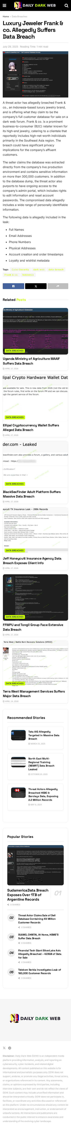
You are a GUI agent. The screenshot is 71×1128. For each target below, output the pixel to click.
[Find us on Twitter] (4, 1048)
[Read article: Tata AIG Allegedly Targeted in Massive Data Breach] (18, 735)
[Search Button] (66, 5)
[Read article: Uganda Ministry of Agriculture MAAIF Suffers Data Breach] (35, 331)
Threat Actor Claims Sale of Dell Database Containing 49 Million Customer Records (37, 919)
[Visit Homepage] (35, 5)
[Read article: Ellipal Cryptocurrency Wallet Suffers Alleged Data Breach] (35, 398)
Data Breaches (19, 16)
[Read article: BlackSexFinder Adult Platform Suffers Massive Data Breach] (35, 464)
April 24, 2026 (11, 701)
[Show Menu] (4, 5)
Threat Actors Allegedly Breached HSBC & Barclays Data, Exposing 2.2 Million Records (43, 794)
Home (6, 16)
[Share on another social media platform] (58, 286)
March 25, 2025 (37, 744)
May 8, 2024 (36, 804)
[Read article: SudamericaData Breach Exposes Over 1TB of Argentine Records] (35, 865)
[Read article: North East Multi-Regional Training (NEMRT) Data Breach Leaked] (18, 762)
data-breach (56, 269)
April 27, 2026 (11, 368)
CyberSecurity (20, 269)
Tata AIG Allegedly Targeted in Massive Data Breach (43, 735)
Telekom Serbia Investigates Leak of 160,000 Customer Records (39, 971)
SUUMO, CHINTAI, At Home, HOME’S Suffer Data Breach (38, 936)
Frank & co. (11, 274)
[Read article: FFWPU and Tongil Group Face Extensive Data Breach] (35, 597)
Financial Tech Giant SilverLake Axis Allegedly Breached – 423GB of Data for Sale (39, 954)
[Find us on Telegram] (9, 1048)
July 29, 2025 (10, 46)
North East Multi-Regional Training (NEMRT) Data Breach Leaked (41, 764)
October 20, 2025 (39, 774)
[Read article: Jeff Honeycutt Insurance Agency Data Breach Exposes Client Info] (35, 531)
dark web (38, 269)
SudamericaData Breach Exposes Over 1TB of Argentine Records (27, 895)
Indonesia (28, 274)
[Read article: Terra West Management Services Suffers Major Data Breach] (35, 664)
